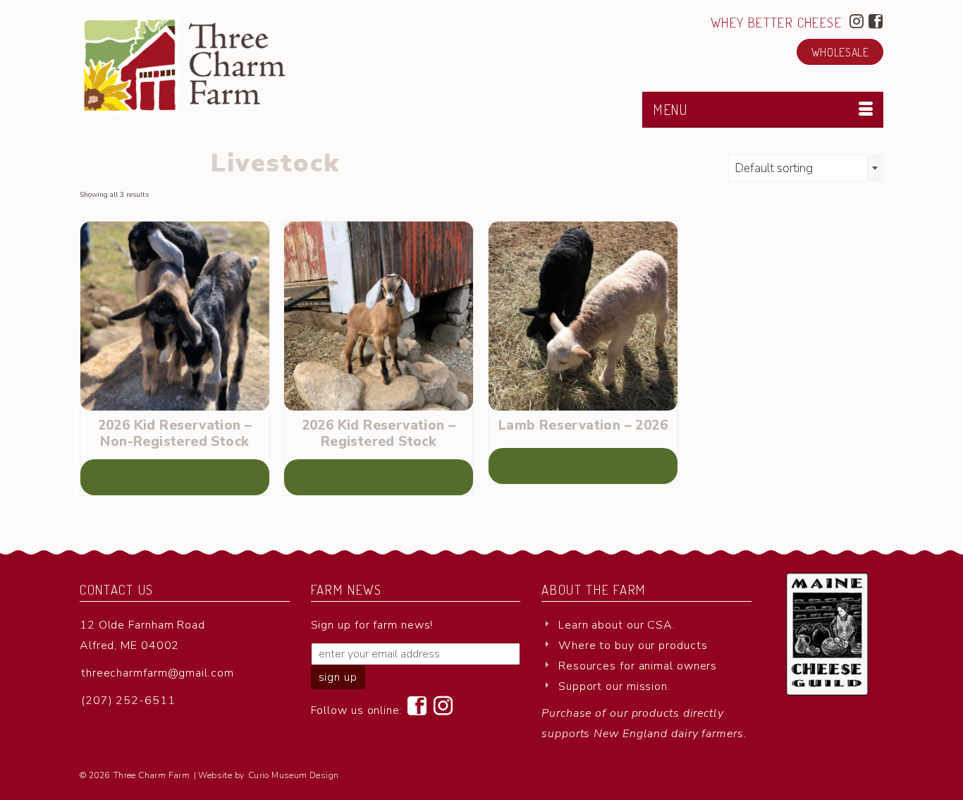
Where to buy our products (633, 645)
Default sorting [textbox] (774, 168)
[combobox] (805, 167)
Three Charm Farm (152, 775)
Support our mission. (614, 686)
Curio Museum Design (293, 775)
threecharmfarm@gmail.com (157, 673)
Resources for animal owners (637, 666)
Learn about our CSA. (616, 625)
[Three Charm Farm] (206, 65)
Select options (175, 477)
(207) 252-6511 (128, 700)
